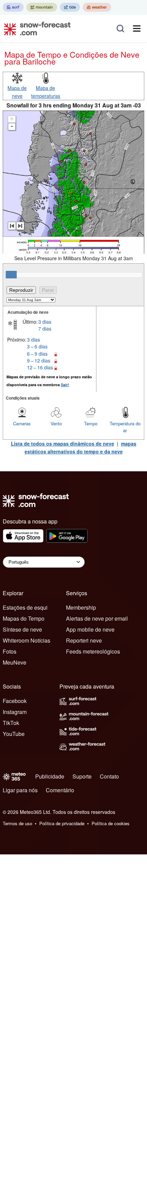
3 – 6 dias (37, 346)
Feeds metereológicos (93, 651)
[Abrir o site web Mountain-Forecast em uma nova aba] (41, 7)
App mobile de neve (90, 629)
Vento (56, 423)
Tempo (90, 423)
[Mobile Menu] (137, 28)
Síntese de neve (22, 629)
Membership (81, 607)
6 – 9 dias (37, 353)
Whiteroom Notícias (26, 640)
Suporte (82, 776)
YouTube (14, 734)
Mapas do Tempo (23, 618)
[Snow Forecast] (35, 28)
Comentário (60, 790)
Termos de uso (17, 823)
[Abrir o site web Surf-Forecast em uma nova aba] (13, 7)
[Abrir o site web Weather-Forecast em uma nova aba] (97, 7)
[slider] (11, 274)
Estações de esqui (25, 607)
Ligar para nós (20, 790)
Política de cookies (111, 823)
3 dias (44, 321)
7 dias (44, 328)
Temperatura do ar (125, 427)
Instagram (15, 712)
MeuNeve (14, 662)
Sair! (65, 384)
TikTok (11, 723)
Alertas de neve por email (97, 618)
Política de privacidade (61, 823)
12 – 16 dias (40, 367)
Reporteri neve (84, 640)
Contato (109, 776)
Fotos (9, 651)
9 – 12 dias (38, 360)
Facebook (15, 701)
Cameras (22, 423)
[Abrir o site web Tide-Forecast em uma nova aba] (70, 7)
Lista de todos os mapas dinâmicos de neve (62, 443)
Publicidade (49, 776)
